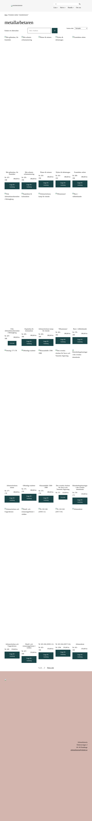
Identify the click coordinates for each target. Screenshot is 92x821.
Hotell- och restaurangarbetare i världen (29, 646)
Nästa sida (50, 668)
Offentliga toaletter (29, 485)
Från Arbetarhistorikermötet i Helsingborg (12, 330)
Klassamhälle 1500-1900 (46, 486)
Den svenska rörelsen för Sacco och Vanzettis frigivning (63, 487)
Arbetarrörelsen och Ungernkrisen (12, 645)
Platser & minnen (46, 172)
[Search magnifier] (79, 4)
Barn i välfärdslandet (80, 329)
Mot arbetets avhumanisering (29, 173)
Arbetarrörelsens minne (12, 486)
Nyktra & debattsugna (63, 172)
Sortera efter (70, 28)
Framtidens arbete (80, 172)
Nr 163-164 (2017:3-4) (63, 644)
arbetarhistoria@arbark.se (79, 750)
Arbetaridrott (80, 644)
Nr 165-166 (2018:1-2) (46, 644)
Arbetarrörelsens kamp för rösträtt (46, 330)
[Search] (54, 30)
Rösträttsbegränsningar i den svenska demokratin (80, 487)
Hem (6, 15)
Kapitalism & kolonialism (29, 330)
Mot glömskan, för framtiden (12, 173)
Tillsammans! (63, 329)
